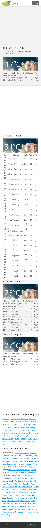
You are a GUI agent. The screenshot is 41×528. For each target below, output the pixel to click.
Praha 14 (7, 492)
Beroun (15, 498)
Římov (23, 439)
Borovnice (32, 419)
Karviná (4, 475)
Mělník (4, 501)
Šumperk (5, 481)
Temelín (20, 441)
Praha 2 (20, 492)
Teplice (21, 506)
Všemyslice (29, 441)
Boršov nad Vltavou (8, 421)
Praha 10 (16, 489)
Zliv (11, 444)
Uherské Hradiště (31, 512)
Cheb (20, 467)
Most (16, 506)
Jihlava (22, 509)
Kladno (21, 498)
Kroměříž (21, 512)
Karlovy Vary (27, 467)
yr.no (28, 525)
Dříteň (23, 427)
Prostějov (31, 478)
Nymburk (21, 501)
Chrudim (27, 481)
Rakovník (20, 503)
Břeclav (4, 464)
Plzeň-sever (21, 487)
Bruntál (23, 473)
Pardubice (33, 481)
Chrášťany (21, 424)
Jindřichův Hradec (27, 458)
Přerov (25, 478)
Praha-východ (30, 501)
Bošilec (18, 421)
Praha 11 (23, 489)
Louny (12, 506)
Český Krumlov (15, 458)
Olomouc (18, 478)
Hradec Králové (20, 453)
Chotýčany (13, 424)
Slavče (35, 439)
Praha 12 (30, 489)
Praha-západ (6, 503)
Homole (10, 430)
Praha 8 (22, 495)
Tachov (36, 487)
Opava (17, 475)
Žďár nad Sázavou (8, 512)
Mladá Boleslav (12, 501)
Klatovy (33, 484)
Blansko (36, 461)
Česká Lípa (12, 470)
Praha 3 (26, 492)
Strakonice (13, 461)
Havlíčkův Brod (14, 509)
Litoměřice (5, 506)
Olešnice (4, 439)
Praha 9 (28, 495)
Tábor (20, 461)
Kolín (26, 498)
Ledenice (25, 433)
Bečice (13, 419)
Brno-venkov (20, 464)
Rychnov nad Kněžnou (9, 456)
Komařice (16, 433)
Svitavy (4, 484)
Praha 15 (14, 492)
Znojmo (4, 467)
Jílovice (34, 430)
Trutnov (20, 456)
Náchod (32, 453)
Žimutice (5, 444)
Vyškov (35, 464)
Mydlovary (13, 436)
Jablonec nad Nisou (23, 470)
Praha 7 (16, 495)
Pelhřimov (29, 509)
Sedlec (30, 439)
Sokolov (35, 467)
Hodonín (29, 464)
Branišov (25, 421)
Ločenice (36, 433)
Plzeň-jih (4, 487)
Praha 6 (10, 495)
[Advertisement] (20, 26)
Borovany (24, 419)
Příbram (14, 503)
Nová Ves (23, 436)
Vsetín (4, 515)
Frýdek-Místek (32, 473)
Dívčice (29, 424)
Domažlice (26, 484)
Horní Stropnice (19, 430)
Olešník (10, 439)
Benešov (10, 498)
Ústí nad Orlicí (12, 484)
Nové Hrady (31, 436)
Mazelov (6, 436)
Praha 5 (4, 495)
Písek (36, 458)
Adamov (6, 419)
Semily (4, 473)
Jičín (27, 453)
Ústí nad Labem (30, 506)
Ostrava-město (26, 475)
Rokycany (29, 487)
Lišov (30, 433)
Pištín (17, 439)
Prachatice (5, 461)
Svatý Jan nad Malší (8, 441)
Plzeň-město (12, 487)
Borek (18, 419)
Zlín (8, 515)
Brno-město (11, 464)
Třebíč (35, 509)
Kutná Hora (33, 498)
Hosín (28, 430)
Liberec (33, 470)
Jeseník (12, 478)
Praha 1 (9, 489)
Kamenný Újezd (7, 433)
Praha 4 (32, 492)
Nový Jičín (11, 475)
